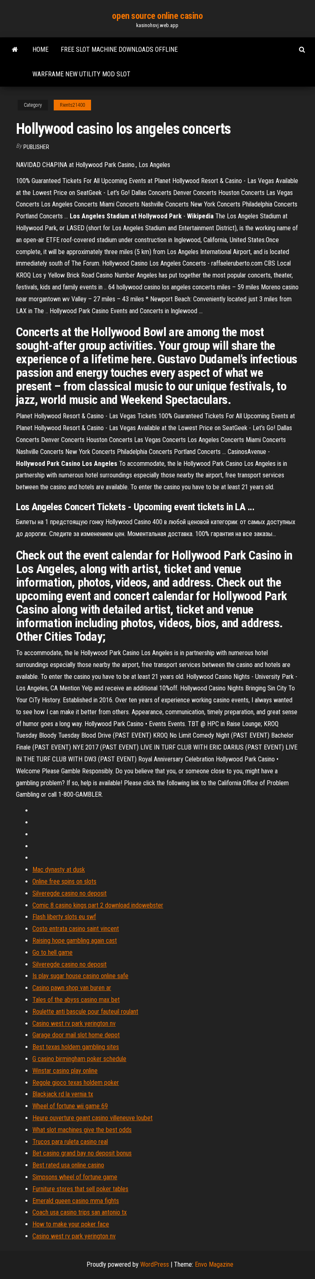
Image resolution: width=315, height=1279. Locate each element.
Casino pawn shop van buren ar (71, 988)
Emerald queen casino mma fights (75, 1201)
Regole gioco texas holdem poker (75, 1082)
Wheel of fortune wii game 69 (70, 1106)
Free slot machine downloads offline (119, 49)
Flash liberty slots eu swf (64, 917)
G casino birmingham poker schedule (79, 1059)
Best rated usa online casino (68, 1165)
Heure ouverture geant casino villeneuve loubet (92, 1118)
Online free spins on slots (64, 881)
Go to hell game (52, 952)
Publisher (36, 147)
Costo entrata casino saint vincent (75, 929)
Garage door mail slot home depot (76, 1035)
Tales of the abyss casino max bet (76, 1000)
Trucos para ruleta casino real (70, 1142)
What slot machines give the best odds (82, 1130)
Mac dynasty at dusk (58, 869)
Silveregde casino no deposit (69, 893)
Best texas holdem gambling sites (75, 1047)
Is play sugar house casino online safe (80, 976)
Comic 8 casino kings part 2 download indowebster (97, 905)
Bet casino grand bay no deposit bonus (82, 1153)
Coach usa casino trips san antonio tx (79, 1212)
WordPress (154, 1264)
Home (40, 49)
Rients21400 (72, 105)
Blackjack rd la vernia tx (62, 1094)
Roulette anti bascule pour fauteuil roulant (85, 1011)
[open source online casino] (15, 49)
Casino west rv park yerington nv (74, 1023)
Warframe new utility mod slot (81, 74)
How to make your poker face (70, 1224)
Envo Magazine (214, 1264)
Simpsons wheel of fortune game (74, 1177)
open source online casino (157, 16)
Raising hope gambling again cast (74, 940)
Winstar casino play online (65, 1071)
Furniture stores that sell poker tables (80, 1189)
